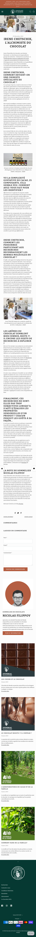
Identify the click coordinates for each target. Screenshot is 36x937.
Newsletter (4, 893)
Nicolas (21, 503)
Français (17, 918)
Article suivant (28, 516)
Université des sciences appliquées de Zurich (16, 58)
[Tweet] (18, 513)
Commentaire (8, 553)
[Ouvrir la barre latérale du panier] (33, 11)
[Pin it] (21, 513)
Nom (5, 537)
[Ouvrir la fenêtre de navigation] (2, 11)
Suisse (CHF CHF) (17, 915)
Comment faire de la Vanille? (14, 843)
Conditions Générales (7, 890)
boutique (24, 462)
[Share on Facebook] (15, 513)
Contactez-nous (5, 888)
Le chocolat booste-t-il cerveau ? (16, 733)
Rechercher (4, 885)
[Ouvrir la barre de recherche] (30, 11)
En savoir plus (5, 691)
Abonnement (5, 896)
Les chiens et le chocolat (12, 679)
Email (5, 545)
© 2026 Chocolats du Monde (9, 930)
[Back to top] (18, 862)
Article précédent (8, 516)
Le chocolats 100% (6, 899)
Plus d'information (13, 633)
